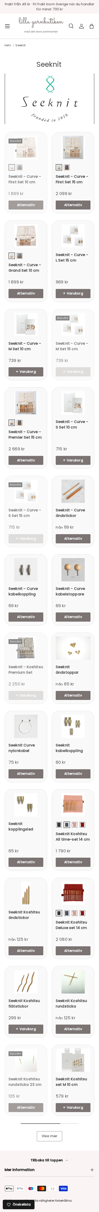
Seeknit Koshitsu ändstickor (24, 914)
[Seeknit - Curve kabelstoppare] (73, 569)
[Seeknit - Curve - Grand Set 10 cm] (26, 236)
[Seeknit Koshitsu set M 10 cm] (73, 1060)
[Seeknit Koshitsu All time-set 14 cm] (73, 804)
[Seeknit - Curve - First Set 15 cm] (73, 147)
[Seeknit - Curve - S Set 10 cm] (73, 402)
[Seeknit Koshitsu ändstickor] (26, 893)
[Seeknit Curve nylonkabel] (26, 726)
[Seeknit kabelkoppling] (73, 726)
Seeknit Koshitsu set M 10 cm (71, 1081)
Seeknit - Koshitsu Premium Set (26, 669)
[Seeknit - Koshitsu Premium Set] (26, 648)
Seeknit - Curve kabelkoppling (23, 591)
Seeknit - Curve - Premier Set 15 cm (25, 434)
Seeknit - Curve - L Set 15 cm (72, 257)
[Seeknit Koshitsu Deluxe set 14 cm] (73, 893)
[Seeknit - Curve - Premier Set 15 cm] (26, 402)
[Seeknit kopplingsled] (26, 804)
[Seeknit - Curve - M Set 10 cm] (26, 324)
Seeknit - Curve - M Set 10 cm (25, 346)
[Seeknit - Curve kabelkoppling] (26, 569)
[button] (92, 26)
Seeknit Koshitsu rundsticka (71, 1003)
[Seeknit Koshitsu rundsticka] (73, 981)
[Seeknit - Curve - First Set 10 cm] (26, 147)
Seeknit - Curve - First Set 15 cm (72, 179)
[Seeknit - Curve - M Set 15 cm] (73, 324)
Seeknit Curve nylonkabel (22, 748)
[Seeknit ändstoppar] (73, 648)
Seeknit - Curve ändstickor (70, 512)
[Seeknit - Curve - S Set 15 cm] (26, 491)
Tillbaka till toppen (47, 1160)
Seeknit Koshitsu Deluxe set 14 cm (71, 925)
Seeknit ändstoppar (67, 669)
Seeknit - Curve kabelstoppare (70, 591)
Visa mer (49, 1136)
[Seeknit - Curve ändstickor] (73, 491)
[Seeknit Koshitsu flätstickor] (26, 981)
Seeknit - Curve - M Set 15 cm (72, 346)
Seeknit (20, 45)
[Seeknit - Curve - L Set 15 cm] (73, 236)
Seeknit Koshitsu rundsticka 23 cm (25, 1081)
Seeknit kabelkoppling (69, 748)
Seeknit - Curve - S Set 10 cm (72, 424)
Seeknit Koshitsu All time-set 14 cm (73, 836)
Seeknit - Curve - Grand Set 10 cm (25, 267)
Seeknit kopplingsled (21, 826)
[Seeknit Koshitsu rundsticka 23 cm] (26, 1060)
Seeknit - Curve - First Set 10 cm (25, 179)
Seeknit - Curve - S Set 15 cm (25, 512)
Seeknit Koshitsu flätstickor (24, 1003)
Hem (8, 45)
